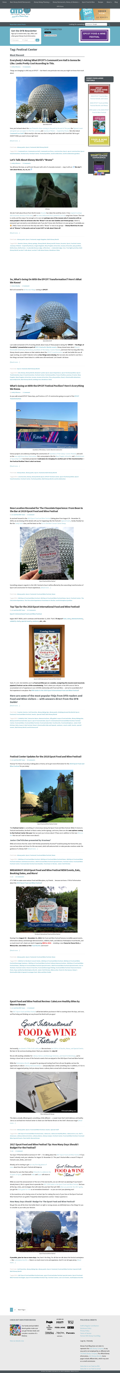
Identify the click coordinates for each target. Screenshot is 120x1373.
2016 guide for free (24, 1189)
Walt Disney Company (96, 1348)
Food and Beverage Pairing (46, 968)
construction (58, 151)
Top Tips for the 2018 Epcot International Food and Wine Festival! (45, 606)
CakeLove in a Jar (72, 1133)
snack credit (67, 725)
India (33, 1174)
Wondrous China (54, 250)
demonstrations (77, 619)
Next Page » (22, 1310)
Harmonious (29, 350)
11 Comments (31, 610)
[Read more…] (15, 141)
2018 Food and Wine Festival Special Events (49, 861)
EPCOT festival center (52, 477)
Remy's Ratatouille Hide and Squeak (44, 725)
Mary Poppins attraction (52, 246)
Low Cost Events (64, 1277)
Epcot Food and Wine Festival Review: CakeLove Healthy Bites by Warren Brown (45, 1003)
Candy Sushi (19, 523)
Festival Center (34, 153)
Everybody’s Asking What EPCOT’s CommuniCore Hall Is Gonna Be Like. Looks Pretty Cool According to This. (45, 61)
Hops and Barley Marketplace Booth (25, 970)
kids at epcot (19, 725)
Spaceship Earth (15, 379)
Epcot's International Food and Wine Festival (60, 721)
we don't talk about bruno (40, 250)
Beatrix (20, 243)
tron (64, 248)
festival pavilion (45, 153)
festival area (25, 153)
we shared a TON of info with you (30, 1048)
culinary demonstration (24, 1136)
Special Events (66, 521)
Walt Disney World (42, 147)
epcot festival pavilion (69, 373)
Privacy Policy (84, 1331)
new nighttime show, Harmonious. (25, 456)
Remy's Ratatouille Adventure (70, 377)
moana (34, 377)
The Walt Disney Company (88, 1353)
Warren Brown (35, 1138)
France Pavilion (61, 375)
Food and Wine (19, 723)
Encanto (63, 243)
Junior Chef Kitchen (64, 864)
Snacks (34, 714)
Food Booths (36, 946)
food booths (57, 723)
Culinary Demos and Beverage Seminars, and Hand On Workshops (54, 1056)
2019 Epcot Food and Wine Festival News (53, 598)
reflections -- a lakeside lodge (52, 248)
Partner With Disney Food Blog (90, 1336)
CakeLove (47, 1133)
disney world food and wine (18, 721)
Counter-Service (22, 712)
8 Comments (31, 760)
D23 (19, 373)
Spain (39, 1174)
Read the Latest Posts (18, 24)
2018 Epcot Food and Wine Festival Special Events (35, 965)
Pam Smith (26, 1138)
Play (50, 377)
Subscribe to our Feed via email (90, 1369)
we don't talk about (25, 250)
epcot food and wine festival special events (58, 1275)
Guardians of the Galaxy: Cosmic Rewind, (62, 454)
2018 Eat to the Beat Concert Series (29, 961)
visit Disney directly (95, 1356)
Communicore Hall (34, 151)
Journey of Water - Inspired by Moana (22, 246)
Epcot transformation (27, 375)
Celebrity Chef (22, 718)
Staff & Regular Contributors (89, 1326)
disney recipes (47, 1136)
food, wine (67, 619)
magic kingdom (42, 239)
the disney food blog (17, 6)
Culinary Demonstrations (33, 1066)
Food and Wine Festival (44, 594)
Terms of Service (85, 1333)
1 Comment (25, 286)
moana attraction (66, 246)
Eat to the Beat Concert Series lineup (53, 523)
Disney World (42, 243)
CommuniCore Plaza (47, 151)
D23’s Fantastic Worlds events (46, 347)
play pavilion (77, 246)
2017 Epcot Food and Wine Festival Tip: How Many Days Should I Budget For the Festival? (44, 1146)
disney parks (21, 147)
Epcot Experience (55, 373)
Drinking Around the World (66, 712)
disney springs (32, 243)
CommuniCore (22, 151)
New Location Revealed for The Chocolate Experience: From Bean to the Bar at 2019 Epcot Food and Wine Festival (46, 509)
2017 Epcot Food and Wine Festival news (30, 1133)
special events (26, 621)
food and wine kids (46, 723)
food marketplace (67, 723)
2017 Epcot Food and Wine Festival (24, 1012)
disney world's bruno (53, 243)
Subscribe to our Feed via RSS (90, 1366)
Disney (25, 243)
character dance (33, 718)
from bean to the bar (50, 864)
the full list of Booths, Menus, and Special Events (67, 1048)
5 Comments (27, 163)
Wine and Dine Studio (44, 972)
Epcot (28, 147)
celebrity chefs (15, 621)
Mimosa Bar (54, 970)
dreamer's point (40, 373)
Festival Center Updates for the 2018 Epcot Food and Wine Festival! (45, 756)
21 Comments (19, 877)
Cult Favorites (32, 712)
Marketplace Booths (23, 1063)
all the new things (29, 290)
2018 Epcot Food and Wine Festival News (53, 859)
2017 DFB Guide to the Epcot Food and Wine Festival (61, 1184)
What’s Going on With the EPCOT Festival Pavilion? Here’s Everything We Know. (47, 387)
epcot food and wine (38, 721)
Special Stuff (41, 714)
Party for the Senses (65, 970)
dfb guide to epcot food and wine (60, 718)
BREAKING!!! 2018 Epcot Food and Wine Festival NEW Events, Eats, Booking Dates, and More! (45, 871)
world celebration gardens (71, 153)
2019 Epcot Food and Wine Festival (38, 518)
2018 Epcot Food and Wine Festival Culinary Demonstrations (47, 963)
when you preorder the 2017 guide (71, 1187)
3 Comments (27, 67)
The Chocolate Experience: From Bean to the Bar (40, 600)
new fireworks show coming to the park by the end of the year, (49, 128)
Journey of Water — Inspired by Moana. (56, 131)
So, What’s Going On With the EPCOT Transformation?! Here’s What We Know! (46, 281)
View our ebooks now (17, 1341)
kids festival (28, 725)
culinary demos (37, 1136)
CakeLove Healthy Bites (58, 1133)
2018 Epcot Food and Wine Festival (29, 859)
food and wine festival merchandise (31, 864)
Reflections (13, 248)
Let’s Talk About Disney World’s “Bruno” (31, 159)
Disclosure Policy (85, 1328)
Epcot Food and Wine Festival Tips (37, 1277)
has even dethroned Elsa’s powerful (50, 215)
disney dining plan (77, 718)
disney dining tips (43, 712)
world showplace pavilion (64, 600)
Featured (33, 147)
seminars (35, 621)
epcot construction (74, 151)
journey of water (72, 375)
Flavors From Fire (31, 968)
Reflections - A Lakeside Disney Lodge (30, 248)
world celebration (56, 153)
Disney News (21, 472)
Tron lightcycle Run (72, 248)
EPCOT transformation (54, 352)
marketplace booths (20, 1260)
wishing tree (37, 379)
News (53, 594)
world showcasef (32, 727)
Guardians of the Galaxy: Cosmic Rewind (47, 350)
